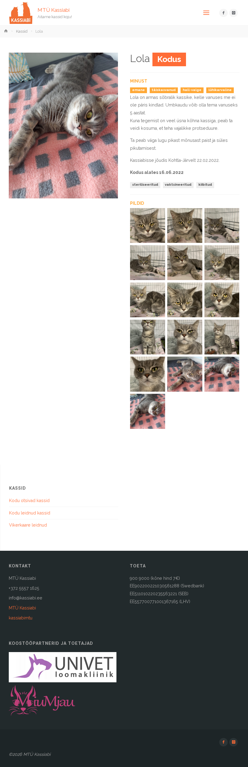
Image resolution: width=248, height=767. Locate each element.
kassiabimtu (20, 617)
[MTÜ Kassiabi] (21, 12)
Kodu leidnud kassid (29, 513)
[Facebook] (223, 13)
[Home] (6, 31)
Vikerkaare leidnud (28, 525)
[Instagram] (233, 13)
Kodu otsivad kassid (29, 500)
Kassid (22, 31)
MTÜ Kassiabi (54, 10)
